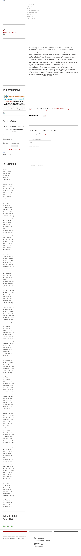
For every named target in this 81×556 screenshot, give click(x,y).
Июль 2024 (6, 220)
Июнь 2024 (6, 222)
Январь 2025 (7, 207)
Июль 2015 (6, 449)
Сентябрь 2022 (7, 266)
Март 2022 (6, 279)
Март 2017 (6, 406)
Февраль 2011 (7, 506)
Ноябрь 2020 (7, 313)
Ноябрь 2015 (7, 440)
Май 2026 (6, 173)
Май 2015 (6, 453)
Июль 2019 (6, 347)
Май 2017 (6, 402)
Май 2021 (6, 300)
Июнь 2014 (6, 476)
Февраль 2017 (7, 409)
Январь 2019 (7, 360)
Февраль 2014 (7, 485)
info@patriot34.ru (66, 537)
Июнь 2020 (6, 324)
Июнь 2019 (6, 349)
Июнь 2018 (6, 375)
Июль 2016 (6, 423)
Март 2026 (6, 177)
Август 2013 (6, 487)
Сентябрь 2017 (7, 394)
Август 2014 (6, 472)
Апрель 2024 (7, 226)
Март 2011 (6, 504)
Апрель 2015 (7, 455)
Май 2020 (6, 326)
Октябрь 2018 (7, 366)
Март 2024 (6, 228)
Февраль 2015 (7, 459)
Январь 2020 (7, 334)
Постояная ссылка (73, 110)
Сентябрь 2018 (7, 368)
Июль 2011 (6, 498)
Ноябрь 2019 (7, 339)
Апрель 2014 (7, 481)
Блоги (29, 6)
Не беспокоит (7, 139)
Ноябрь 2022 (7, 262)
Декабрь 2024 (7, 209)
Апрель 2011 (6, 502)
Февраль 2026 (7, 179)
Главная (30, 4)
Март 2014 (6, 483)
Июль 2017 (6, 398)
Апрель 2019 (7, 353)
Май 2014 (6, 478)
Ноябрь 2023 (7, 237)
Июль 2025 (6, 194)
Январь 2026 (7, 182)
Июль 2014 (6, 474)
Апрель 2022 (7, 277)
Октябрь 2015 (7, 442)
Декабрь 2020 (7, 311)
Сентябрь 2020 (7, 317)
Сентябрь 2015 (7, 445)
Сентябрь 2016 (7, 419)
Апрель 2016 (7, 430)
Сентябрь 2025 (7, 190)
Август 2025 (6, 192)
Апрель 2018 (7, 379)
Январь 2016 (7, 436)
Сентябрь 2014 (7, 470)
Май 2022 (6, 275)
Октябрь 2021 (7, 290)
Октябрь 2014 (7, 468)
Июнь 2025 (6, 196)
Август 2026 (6, 169)
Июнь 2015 (6, 451)
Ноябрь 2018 (7, 364)
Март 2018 (6, 381)
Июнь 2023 (6, 247)
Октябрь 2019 (7, 341)
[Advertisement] (53, 35)
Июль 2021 (6, 296)
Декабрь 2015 (7, 438)
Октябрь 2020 (7, 315)
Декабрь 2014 (7, 464)
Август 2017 (6, 396)
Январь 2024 (7, 233)
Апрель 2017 (7, 404)
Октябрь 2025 (7, 188)
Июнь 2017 (6, 400)
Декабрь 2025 (7, 184)
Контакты (31, 18)
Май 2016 (6, 428)
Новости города (43, 110)
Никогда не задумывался (11, 143)
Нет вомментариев (59, 108)
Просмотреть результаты (14, 149)
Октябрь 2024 (7, 213)
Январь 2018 (7, 385)
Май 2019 (6, 351)
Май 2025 (6, 199)
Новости (30, 8)
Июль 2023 (6, 245)
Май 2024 (6, 224)
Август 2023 (6, 243)
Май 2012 (6, 493)
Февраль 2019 (7, 358)
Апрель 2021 (7, 302)
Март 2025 (6, 203)
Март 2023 (6, 254)
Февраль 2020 (7, 332)
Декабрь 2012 (7, 491)
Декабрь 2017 (7, 387)
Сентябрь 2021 (7, 292)
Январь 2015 (7, 462)
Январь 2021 (7, 309)
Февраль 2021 (7, 307)
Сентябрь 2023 (7, 241)
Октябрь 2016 (7, 417)
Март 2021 (6, 305)
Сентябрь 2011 (7, 495)
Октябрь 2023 (7, 239)
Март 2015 (6, 457)
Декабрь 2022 (7, 260)
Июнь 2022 (6, 273)
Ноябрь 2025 (7, 186)
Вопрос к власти (31, 15)
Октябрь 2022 (7, 264)
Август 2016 (6, 421)
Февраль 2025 (7, 205)
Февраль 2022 (7, 281)
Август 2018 (6, 370)
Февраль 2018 (7, 383)
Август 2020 (6, 319)
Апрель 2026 (7, 175)
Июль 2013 (6, 489)
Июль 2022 (6, 271)
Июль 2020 (6, 322)
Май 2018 (6, 377)
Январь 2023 (7, 258)
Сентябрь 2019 (7, 343)
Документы (32, 12)
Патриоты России (45, 108)
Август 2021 (6, 294)
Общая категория (52, 110)
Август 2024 (6, 218)
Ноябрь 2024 (7, 211)
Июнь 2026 (6, 171)
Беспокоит (6, 136)
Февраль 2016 (7, 434)
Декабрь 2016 (7, 413)
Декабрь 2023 (7, 235)
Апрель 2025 (7, 201)
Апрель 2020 (7, 328)
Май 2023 (6, 249)
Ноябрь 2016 (7, 415)
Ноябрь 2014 (7, 466)
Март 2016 (6, 432)
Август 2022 (6, 269)
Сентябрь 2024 (7, 216)
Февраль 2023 (7, 256)
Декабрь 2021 (7, 286)
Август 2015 (6, 447)
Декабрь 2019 (7, 336)
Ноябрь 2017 (7, 389)
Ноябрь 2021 (7, 288)
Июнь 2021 (6, 298)
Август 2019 (6, 345)
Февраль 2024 (7, 230)
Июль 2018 (6, 372)
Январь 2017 (7, 411)
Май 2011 (6, 500)
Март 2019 (6, 356)
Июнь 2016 (6, 425)
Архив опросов (8, 154)
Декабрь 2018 (7, 362)
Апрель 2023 (7, 252)
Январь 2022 (7, 283)
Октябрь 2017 (7, 392)
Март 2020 (6, 330)
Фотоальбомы (33, 10)
